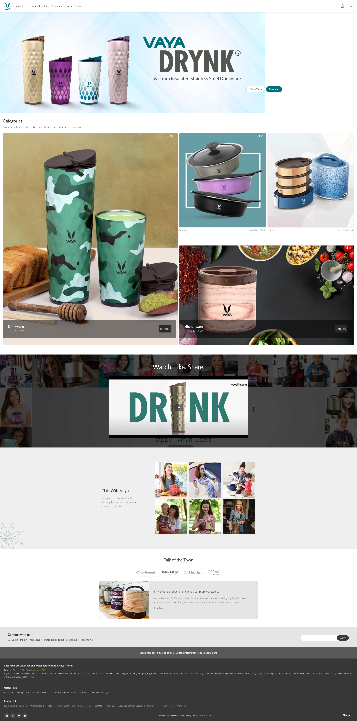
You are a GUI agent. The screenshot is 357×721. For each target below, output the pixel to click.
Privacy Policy (23, 692)
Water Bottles (36, 706)
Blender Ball (151, 706)
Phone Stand (182, 706)
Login (350, 5)
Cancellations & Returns (65, 692)
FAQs (69, 5)
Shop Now (285, 81)
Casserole (22, 706)
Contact (79, 5)
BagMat (98, 706)
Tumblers (49, 706)
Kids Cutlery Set (166, 706)
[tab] (145, 572)
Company (57, 5)
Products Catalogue (100, 692)
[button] (9, 62)
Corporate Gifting (40, 5)
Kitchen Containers (65, 706)
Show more (30, 677)
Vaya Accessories (84, 706)
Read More (159, 608)
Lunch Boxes (9, 706)
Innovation (9, 692)
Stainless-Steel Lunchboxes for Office (30, 670)
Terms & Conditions (40, 692)
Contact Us (211, 652)
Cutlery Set (110, 706)
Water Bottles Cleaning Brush (130, 706)
